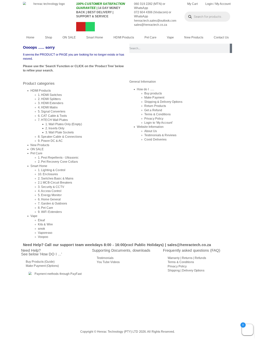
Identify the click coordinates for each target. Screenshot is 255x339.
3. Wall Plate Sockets (59, 132)
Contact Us (221, 37)
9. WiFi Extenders (50, 211)
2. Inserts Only (55, 128)
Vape (170, 37)
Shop (48, 37)
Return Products (155, 105)
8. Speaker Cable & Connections (60, 136)
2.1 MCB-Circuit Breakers (55, 182)
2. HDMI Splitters (49, 99)
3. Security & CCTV (51, 186)
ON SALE (69, 37)
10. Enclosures (48, 174)
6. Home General (49, 199)
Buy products (153, 93)
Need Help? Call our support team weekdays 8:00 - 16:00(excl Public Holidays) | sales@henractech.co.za (117, 245)
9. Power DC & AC (50, 140)
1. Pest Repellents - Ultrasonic (58, 157)
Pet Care (150, 37)
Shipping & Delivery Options (163, 101)
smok (41, 228)
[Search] (231, 48)
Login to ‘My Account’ (158, 122)
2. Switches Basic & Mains (56, 178)
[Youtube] (80, 26)
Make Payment (154, 97)
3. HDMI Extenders (50, 103)
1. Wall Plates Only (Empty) (63, 124)
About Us (150, 131)
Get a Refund (153, 110)
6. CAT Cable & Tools (52, 115)
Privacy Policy (153, 118)
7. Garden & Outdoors (52, 203)
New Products (193, 37)
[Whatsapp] (90, 26)
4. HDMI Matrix (48, 107)
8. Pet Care (45, 207)
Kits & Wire (45, 224)
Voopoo (43, 236)
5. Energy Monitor (50, 195)
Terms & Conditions (157, 114)
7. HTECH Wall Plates (53, 119)
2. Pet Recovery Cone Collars (58, 161)
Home (30, 37)
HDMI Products (123, 37)
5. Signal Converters (51, 111)
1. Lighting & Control (51, 170)
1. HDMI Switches (50, 94)
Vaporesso (45, 232)
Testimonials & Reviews (160, 135)
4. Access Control (49, 191)
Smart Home (94, 37)
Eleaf (41, 220)
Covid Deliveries (155, 139)
